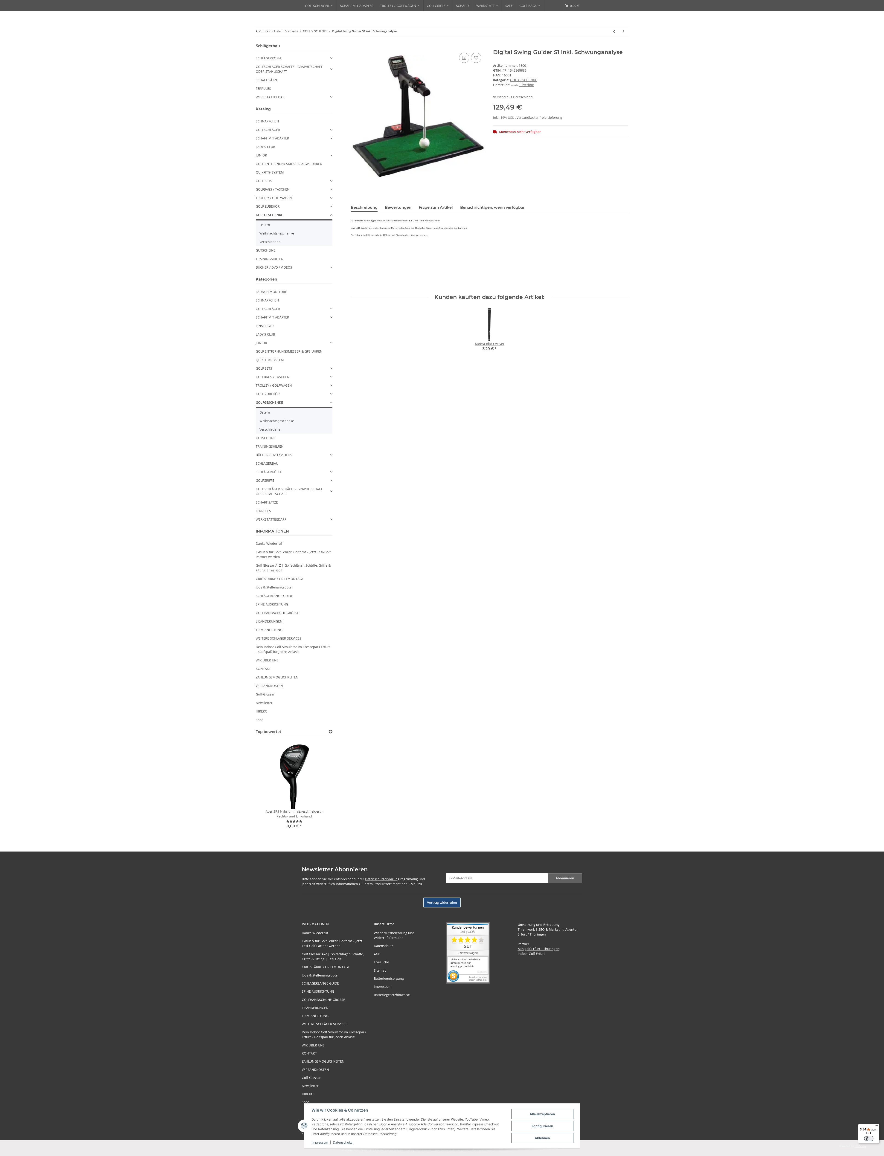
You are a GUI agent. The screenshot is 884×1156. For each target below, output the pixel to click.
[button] (294, 58)
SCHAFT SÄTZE (267, 80)
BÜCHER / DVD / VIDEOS (274, 267)
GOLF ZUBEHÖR (268, 206)
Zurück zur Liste (270, 31)
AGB (377, 954)
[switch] (868, 1138)
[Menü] (876, 1126)
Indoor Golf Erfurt (531, 953)
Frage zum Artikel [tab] (436, 207)
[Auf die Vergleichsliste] (464, 58)
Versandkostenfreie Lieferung (539, 117)
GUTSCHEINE (266, 250)
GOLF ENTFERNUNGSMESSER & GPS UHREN (289, 164)
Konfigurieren (542, 1126)
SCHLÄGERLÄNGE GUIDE (274, 596)
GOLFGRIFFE (265, 480)
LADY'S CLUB (265, 147)
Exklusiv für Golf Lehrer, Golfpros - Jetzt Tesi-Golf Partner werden (293, 554)
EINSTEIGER (265, 326)
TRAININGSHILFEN (270, 259)
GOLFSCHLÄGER (268, 129)
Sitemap (380, 970)
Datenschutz (342, 1142)
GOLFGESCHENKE (523, 80)
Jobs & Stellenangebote (273, 587)
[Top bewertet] (330, 732)
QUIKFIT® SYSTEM (270, 172)
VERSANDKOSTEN (269, 686)
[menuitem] (319, 5)
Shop (260, 720)
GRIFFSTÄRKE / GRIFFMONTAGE (280, 579)
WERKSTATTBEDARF (271, 97)
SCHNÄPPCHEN (267, 121)
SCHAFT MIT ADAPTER (272, 138)
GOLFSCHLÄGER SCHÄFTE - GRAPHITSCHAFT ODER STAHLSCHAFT (289, 69)
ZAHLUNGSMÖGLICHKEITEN (277, 677)
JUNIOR (261, 155)
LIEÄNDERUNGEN (269, 621)
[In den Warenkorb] (354, 46)
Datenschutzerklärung (382, 879)
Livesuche (381, 962)
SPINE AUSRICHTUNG (272, 604)
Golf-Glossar (265, 694)
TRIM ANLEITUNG (269, 630)
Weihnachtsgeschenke (276, 233)
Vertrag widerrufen (442, 902)
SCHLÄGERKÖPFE (269, 58)
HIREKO (262, 711)
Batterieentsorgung (389, 978)
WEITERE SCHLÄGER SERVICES (278, 638)
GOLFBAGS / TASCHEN (273, 189)
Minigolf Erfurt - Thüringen (538, 949)
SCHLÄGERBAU (267, 463)
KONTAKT (263, 668)
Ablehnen (542, 1138)
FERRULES (263, 88)
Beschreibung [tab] (364, 207)
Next (321, 787)
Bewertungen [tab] (398, 207)
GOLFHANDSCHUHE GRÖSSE (277, 613)
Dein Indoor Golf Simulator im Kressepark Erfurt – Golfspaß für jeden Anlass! (293, 649)
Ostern (264, 225)
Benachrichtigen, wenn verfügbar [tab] (492, 207)
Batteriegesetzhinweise (392, 995)
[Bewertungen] (294, 821)
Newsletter (264, 703)
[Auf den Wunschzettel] (476, 58)
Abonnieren (565, 878)
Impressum (319, 1142)
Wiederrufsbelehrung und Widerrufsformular (394, 935)
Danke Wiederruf (269, 543)
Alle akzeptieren (542, 1114)
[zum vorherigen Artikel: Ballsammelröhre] (614, 31)
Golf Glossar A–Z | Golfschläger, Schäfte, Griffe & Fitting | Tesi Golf (293, 567)
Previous (267, 787)
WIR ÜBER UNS (267, 660)
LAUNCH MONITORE (271, 292)
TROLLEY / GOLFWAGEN (274, 198)
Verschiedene (269, 242)
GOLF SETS (264, 181)
